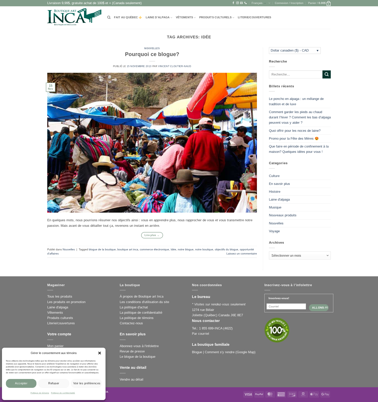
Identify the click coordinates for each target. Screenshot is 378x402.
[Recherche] (108, 17)
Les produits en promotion (66, 302)
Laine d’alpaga (158, 17)
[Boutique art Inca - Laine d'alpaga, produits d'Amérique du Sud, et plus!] (74, 17)
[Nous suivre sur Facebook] (233, 3)
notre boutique (204, 249)
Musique (275, 207)
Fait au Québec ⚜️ (128, 17)
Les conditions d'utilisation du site (144, 302)
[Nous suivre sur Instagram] (237, 3)
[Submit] (326, 74)
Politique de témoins (40, 393)
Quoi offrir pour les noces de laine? (295, 131)
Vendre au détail (131, 379)
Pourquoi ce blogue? (152, 54)
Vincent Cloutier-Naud (174, 66)
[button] (100, 353)
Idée (173, 249)
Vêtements (184, 17)
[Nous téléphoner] (245, 3)
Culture (274, 176)
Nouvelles (152, 48)
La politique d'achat (134, 307)
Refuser (53, 383)
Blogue (197, 352)
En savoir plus (279, 184)
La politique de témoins (137, 318)
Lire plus (152, 235)
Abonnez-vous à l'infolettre (139, 346)
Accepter (21, 383)
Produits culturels (215, 17)
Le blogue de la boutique (137, 357)
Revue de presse (132, 351)
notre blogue (186, 249)
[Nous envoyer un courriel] (241, 3)
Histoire (274, 192)
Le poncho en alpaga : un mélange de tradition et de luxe (296, 101)
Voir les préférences (87, 383)
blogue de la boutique (102, 249)
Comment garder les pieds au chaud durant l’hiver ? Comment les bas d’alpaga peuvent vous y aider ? (300, 117)
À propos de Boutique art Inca (141, 296)
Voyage (274, 231)
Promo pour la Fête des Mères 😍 (294, 138)
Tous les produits (59, 296)
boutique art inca (127, 249)
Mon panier (55, 346)
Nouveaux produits (282, 215)
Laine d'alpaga (279, 199)
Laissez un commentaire (241, 253)
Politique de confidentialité (63, 393)
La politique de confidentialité (141, 312)
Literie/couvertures (254, 17)
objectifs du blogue (226, 249)
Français (257, 3)
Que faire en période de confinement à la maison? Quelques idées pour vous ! (299, 149)
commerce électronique (154, 249)
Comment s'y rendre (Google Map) (230, 352)
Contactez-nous (131, 323)
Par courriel (200, 334)
